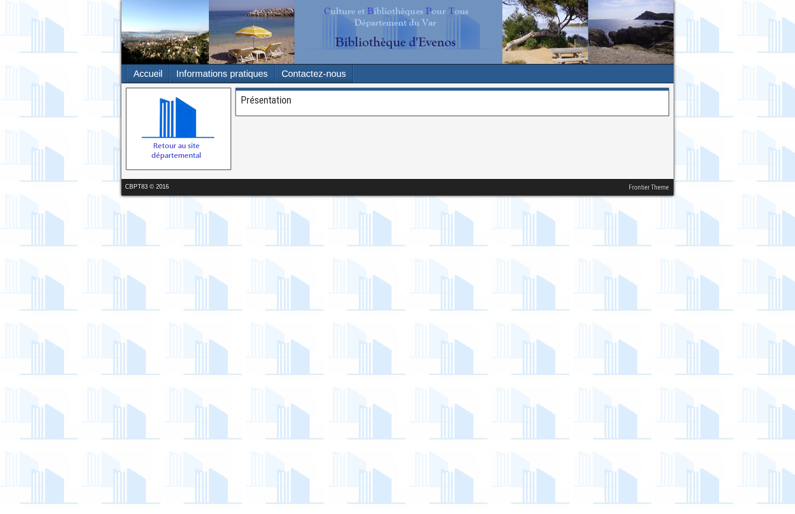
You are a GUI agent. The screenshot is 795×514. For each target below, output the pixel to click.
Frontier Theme (649, 187)
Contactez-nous (314, 74)
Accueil (147, 74)
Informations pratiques (222, 74)
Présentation (266, 100)
